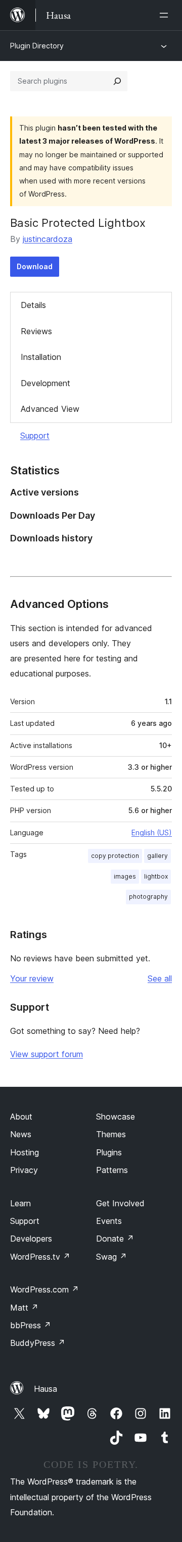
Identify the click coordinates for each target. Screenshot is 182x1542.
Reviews (36, 331)
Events (109, 1221)
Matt (24, 1308)
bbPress (30, 1325)
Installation (41, 357)
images (125, 876)
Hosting (24, 1152)
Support (35, 435)
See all (160, 978)
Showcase (115, 1117)
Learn (20, 1203)
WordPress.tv (40, 1257)
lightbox (156, 876)
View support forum (46, 1054)
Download (35, 266)
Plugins (109, 1152)
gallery (157, 855)
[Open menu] (166, 15)
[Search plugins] (117, 81)
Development (45, 383)
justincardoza (47, 239)
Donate (115, 1238)
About (21, 1117)
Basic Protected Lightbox (78, 222)
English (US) (151, 832)
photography (148, 896)
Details (33, 305)
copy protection (115, 855)
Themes (111, 1134)
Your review (32, 978)
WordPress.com (44, 1289)
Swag (111, 1257)
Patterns (112, 1170)
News (20, 1134)
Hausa (45, 1389)
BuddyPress (37, 1343)
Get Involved (120, 1203)
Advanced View (50, 409)
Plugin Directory (37, 45)
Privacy (24, 1170)
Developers (31, 1238)
